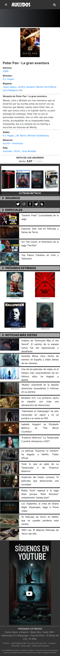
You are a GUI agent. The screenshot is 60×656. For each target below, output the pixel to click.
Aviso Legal (25, 646)
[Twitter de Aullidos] (18, 203)
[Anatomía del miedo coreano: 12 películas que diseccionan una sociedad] (9, 481)
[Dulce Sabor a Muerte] (15, 284)
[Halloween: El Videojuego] (14, 314)
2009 (5, 71)
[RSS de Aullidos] (42, 203)
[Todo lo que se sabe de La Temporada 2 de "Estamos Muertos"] (9, 467)
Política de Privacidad (40, 646)
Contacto (52, 643)
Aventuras (17, 143)
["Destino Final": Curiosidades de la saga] (9, 219)
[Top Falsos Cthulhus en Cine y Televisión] (9, 258)
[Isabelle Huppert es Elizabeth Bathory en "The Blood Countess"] (9, 428)
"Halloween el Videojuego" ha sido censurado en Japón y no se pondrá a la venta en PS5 (40, 415)
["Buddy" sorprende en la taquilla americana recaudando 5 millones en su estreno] (9, 388)
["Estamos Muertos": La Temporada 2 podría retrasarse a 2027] (9, 441)
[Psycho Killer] (45, 314)
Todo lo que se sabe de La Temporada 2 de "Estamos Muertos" (40, 468)
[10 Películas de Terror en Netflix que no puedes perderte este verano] (9, 520)
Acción (6, 143)
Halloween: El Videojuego (14, 635)
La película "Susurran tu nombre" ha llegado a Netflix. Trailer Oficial (40, 454)
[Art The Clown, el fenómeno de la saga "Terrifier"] (9, 245)
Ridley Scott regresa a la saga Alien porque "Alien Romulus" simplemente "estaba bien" (40, 494)
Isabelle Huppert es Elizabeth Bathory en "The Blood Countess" (40, 428)
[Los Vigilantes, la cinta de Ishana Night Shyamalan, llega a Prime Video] (9, 507)
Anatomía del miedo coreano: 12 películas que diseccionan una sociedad (40, 481)
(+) (20, 90)
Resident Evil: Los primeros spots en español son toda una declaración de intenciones (40, 401)
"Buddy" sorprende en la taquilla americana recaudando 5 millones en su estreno (40, 388)
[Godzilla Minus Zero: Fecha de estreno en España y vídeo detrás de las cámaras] (9, 359)
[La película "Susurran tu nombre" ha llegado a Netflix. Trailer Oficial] (9, 454)
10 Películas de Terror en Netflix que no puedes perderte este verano (40, 520)
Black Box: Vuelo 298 (42, 632)
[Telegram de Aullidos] (36, 203)
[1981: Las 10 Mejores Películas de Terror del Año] (9, 533)
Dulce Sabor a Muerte (16, 632)
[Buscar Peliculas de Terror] (54, 5)
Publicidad (15, 646)
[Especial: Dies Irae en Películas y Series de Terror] (9, 232)
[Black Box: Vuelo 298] (45, 284)
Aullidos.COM (20, 643)
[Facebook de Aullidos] (30, 203)
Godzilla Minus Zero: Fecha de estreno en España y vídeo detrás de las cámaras (40, 360)
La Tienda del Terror (30, 193)
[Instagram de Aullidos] (24, 203)
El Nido (33, 638)
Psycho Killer (37, 635)
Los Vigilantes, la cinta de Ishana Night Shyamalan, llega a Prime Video (40, 507)
